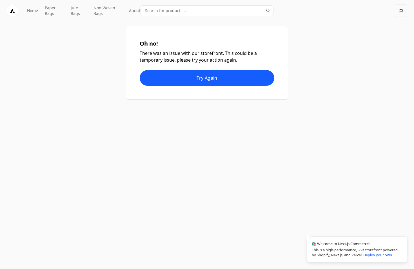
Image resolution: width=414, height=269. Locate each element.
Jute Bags (75, 10)
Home (32, 10)
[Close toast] (308, 237)
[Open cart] (401, 11)
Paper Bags (50, 10)
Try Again (207, 78)
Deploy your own (377, 254)
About (134, 10)
